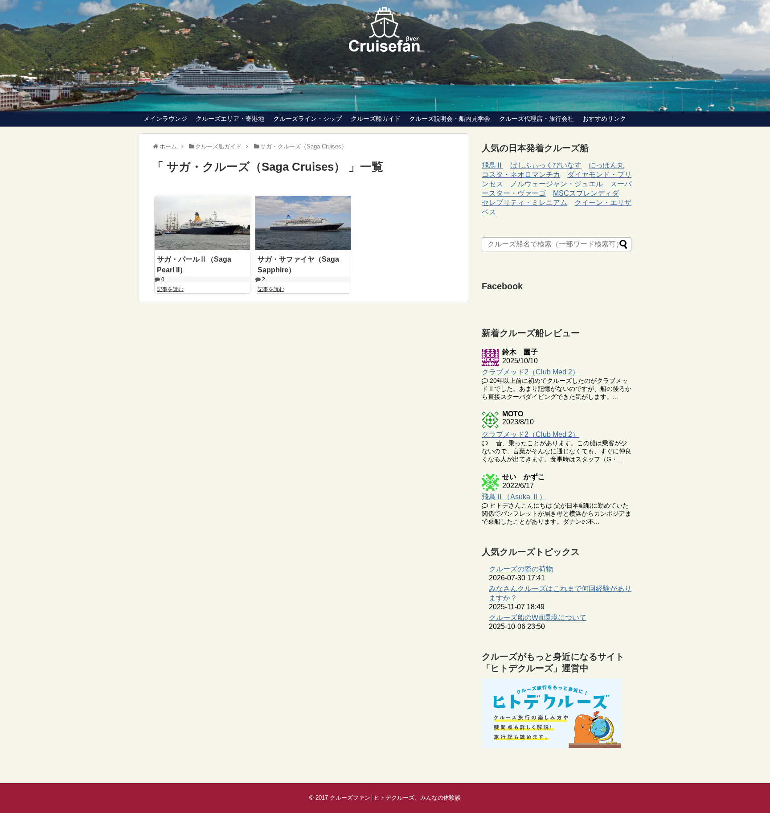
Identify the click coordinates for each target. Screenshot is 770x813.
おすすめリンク (604, 118)
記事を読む (170, 289)
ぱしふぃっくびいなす (546, 165)
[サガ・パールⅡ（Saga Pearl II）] (202, 223)
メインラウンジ (165, 118)
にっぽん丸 (606, 165)
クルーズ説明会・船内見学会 (449, 118)
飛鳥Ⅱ (492, 165)
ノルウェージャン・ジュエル (556, 184)
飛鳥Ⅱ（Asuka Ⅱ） (514, 497)
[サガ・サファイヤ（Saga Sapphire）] (303, 223)
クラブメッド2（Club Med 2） (530, 372)
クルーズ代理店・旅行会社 (536, 118)
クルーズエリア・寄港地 (230, 118)
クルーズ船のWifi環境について (537, 617)
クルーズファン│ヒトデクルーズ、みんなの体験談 (395, 797)
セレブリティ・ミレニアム (524, 202)
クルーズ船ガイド (376, 118)
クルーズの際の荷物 (521, 569)
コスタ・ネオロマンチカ (521, 174)
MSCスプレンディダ (586, 193)
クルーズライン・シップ (307, 118)
